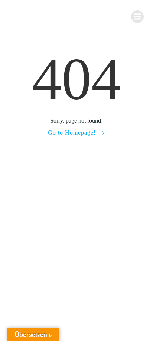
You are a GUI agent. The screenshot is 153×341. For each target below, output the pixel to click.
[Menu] (137, 16)
